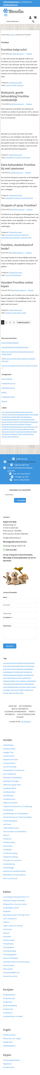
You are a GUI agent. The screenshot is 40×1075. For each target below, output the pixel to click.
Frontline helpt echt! (14, 49)
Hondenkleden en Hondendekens (16, 813)
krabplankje (13, 427)
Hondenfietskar (9, 864)
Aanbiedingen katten (11, 908)
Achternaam (7, 613)
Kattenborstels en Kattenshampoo (16, 962)
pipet (29, 238)
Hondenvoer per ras (8, 383)
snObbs (21, 690)
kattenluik (34, 422)
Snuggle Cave (8, 752)
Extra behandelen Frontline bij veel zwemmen (18, 166)
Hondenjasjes (8, 810)
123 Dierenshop (26, 722)
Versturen (9, 646)
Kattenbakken (8, 947)
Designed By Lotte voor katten (15, 904)
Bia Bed (27, 663)
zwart (21, 693)
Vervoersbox (8, 846)
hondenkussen (8, 672)
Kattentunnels (8, 965)
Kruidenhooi (7, 1013)
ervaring (4, 414)
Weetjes (4, 401)
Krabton (6, 922)
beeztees (20, 663)
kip (16, 678)
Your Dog (16, 693)
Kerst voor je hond (10, 878)
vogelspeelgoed (28, 434)
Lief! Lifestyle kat (10, 918)
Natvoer (6, 835)
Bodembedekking (10, 1005)
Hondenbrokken (9, 792)
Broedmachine (8, 1067)
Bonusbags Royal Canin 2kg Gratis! (16, 915)
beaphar (17, 412)
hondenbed (5, 417)
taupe (10, 693)
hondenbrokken (15, 417)
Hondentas (7, 839)
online (24, 313)
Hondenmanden (9, 749)
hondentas (20, 675)
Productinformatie (15, 83)
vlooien (12, 432)
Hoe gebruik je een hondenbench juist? (15, 347)
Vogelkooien (8, 1042)
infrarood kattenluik (27, 419)
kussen (20, 427)
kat (22, 85)
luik (24, 427)
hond (18, 85)
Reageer (29, 54)
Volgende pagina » (23, 322)
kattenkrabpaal (24, 422)
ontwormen (30, 427)
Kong (19, 678)
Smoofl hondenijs (10, 767)
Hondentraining (9, 842)
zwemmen (29, 198)
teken (32, 429)
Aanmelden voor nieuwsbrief (20, 490)
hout (4, 678)
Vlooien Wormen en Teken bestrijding (17, 817)
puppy (28, 687)
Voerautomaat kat (10, 976)
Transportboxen (9, 763)
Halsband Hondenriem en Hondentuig (17, 806)
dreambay (30, 666)
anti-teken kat (23, 235)
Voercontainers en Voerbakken (14, 831)
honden (35, 414)
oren (36, 427)
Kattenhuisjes (8, 943)
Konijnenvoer (8, 1009)
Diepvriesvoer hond (10, 759)
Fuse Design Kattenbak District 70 (16, 897)
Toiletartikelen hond (11, 828)
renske (33, 687)
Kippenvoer (7, 1064)
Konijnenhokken (9, 994)
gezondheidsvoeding (21, 414)
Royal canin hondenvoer (21, 429)
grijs (4, 669)
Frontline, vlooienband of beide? (17, 246)
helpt (14, 85)
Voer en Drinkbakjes (10, 958)
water (28, 157)
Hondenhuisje (8, 795)
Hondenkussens (9, 799)
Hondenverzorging (10, 853)
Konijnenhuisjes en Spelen (13, 1016)
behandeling (9, 157)
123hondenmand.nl (11, 2)
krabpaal (28, 424)
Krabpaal (6, 681)
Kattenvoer (7, 929)
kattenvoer (5, 424)
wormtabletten (13, 437)
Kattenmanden (9, 940)
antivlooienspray (7, 238)
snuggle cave (28, 690)
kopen (19, 313)
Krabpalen (7, 911)
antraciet (6, 663)
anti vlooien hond (11, 235)
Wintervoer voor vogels (12, 1038)
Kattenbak (10, 678)
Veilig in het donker (10, 802)
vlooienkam (6, 434)
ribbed (7, 690)
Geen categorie (7, 379)
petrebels (22, 687)
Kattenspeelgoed (9, 954)
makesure (22, 681)
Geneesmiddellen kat (11, 972)
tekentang (5, 432)
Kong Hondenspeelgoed (10, 343)
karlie (9, 422)
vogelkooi (13, 434)
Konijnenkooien (9, 998)
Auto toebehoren (9, 774)
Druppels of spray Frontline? (19, 205)
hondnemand (28, 675)
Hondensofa (28, 672)
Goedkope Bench (9, 788)
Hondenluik (7, 849)
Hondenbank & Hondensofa (13, 770)
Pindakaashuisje (9, 1035)
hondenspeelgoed (9, 675)
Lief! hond (7, 824)
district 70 (23, 666)
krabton (13, 681)
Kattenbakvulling (9, 951)
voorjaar (4, 437)
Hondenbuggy (8, 867)
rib (4, 690)
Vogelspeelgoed (9, 1045)
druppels (17, 238)
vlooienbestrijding (30, 432)
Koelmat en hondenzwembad (14, 871)
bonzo (22, 412)
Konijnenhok (26, 678)
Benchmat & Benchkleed (12, 777)
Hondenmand (6, 419)
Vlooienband (16, 275)
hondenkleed (28, 669)
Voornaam (6, 605)
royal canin (14, 690)
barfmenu (13, 663)
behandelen (9, 198)
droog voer (29, 412)
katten (16, 422)
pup (3, 429)
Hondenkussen (26, 417)
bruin (5, 666)
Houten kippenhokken (11, 1060)
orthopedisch (31, 681)
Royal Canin (9, 429)
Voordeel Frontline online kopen (17, 284)
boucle (32, 663)
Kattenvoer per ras (8, 388)
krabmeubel (20, 424)
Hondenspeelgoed (10, 821)
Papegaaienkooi (13, 687)
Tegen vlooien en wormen (13, 926)
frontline (8, 85)
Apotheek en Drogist (11, 781)
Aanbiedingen (8, 745)
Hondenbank (18, 669)
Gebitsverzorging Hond (12, 785)
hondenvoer (15, 419)
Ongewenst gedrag (10, 857)
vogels (19, 434)
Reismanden (8, 969)
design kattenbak (13, 666)
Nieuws (4, 392)
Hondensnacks (8, 756)
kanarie (4, 422)
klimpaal (13, 424)
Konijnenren (7, 1002)
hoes (8, 669)
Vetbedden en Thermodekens (14, 875)
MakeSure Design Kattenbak (14, 900)
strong (5, 693)
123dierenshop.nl (10, 5)
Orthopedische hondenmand (13, 684)
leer (17, 681)
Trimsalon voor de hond (12, 860)
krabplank (5, 427)
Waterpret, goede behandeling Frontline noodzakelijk (15, 96)
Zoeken (33, 21)
